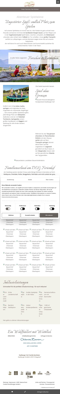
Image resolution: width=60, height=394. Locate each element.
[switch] (22, 209)
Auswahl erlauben (30, 215)
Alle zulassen (49, 215)
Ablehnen (11, 215)
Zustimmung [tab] (10, 179)
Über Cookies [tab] (49, 179)
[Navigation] (58, 2)
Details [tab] (30, 179)
